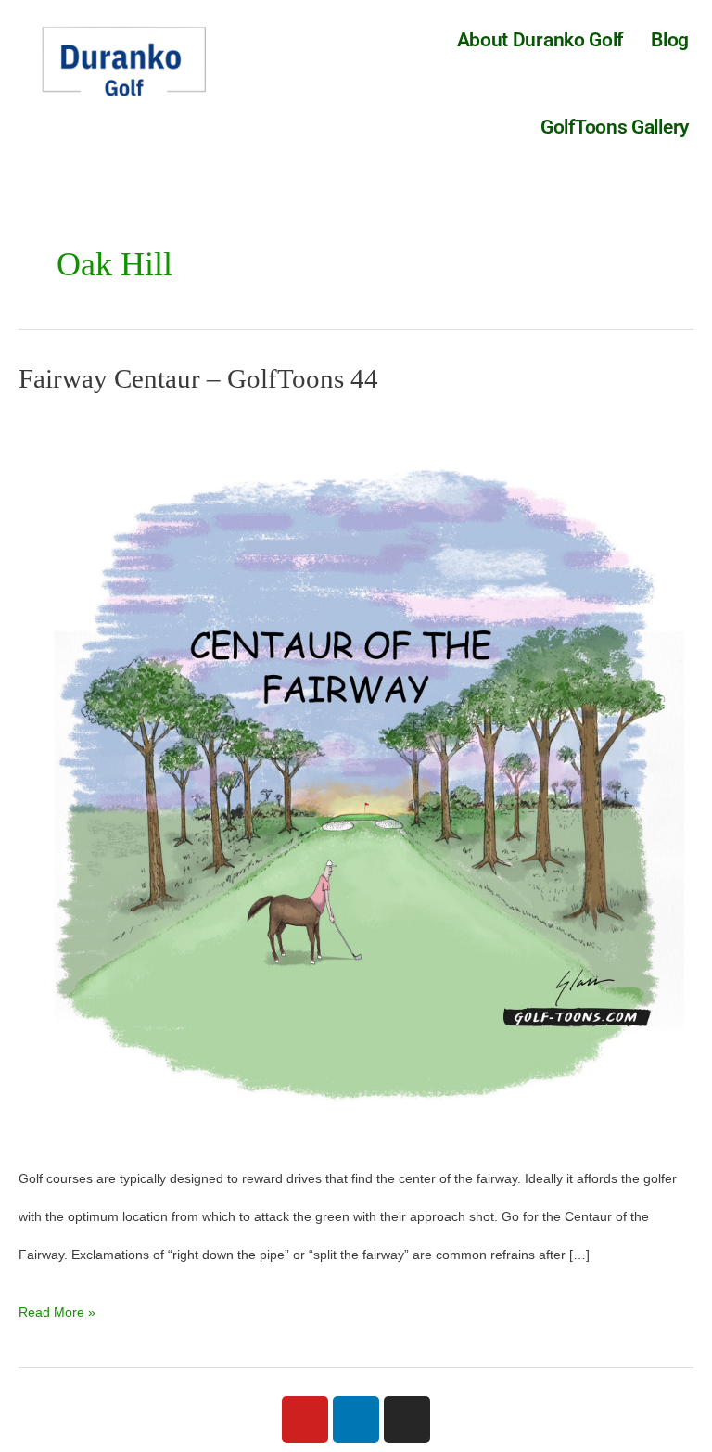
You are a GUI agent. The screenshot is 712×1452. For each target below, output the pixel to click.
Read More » (57, 1306)
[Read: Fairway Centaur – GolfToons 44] (356, 776)
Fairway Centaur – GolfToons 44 (198, 378)
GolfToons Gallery (614, 127)
